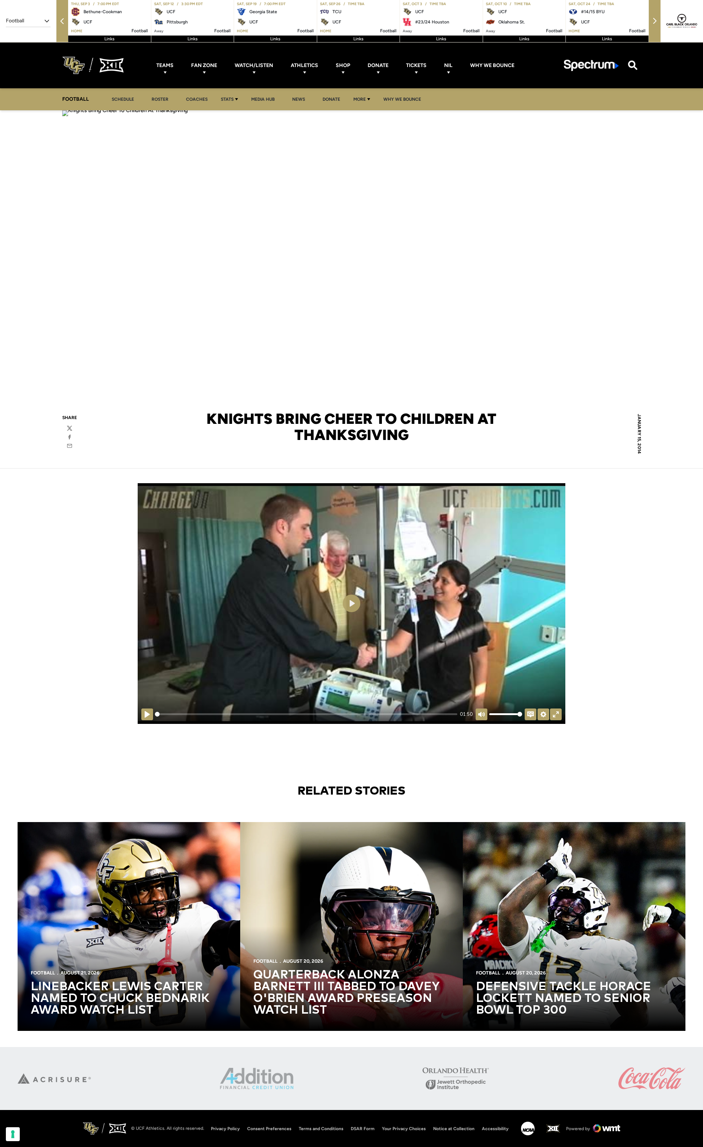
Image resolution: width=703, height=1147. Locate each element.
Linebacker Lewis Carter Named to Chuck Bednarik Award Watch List (120, 998)
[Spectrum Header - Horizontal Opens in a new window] (591, 65)
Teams (165, 65)
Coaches (197, 99)
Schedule (123, 99)
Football (43, 973)
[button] (62, 21)
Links (109, 38)
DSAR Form (363, 1128)
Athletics (304, 65)
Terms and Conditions (321, 1128)
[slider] (306, 714)
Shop (343, 65)
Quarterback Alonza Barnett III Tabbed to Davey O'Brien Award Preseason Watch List (346, 992)
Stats (227, 99)
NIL (448, 65)
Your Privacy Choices (404, 1128)
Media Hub (265, 99)
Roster (160, 99)
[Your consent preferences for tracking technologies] (13, 1134)
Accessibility (495, 1128)
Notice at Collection (454, 1128)
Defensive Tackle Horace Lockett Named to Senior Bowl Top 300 (563, 998)
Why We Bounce (492, 65)
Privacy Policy (225, 1128)
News (298, 99)
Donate (378, 65)
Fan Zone (204, 65)
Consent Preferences (269, 1128)
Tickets (416, 65)
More (359, 99)
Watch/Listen (254, 65)
